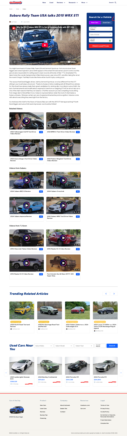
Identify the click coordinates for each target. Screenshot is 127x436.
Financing (43, 418)
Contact (62, 412)
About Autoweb (65, 405)
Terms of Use (105, 405)
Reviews (42, 412)
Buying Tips (44, 415)
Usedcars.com (85, 405)
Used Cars (106, 22)
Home (10, 9)
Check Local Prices (100, 46)
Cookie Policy (105, 412)
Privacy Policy (105, 408)
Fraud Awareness (106, 420)
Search (112, 346)
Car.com (83, 408)
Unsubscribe (105, 423)
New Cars (94, 22)
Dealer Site (63, 408)
